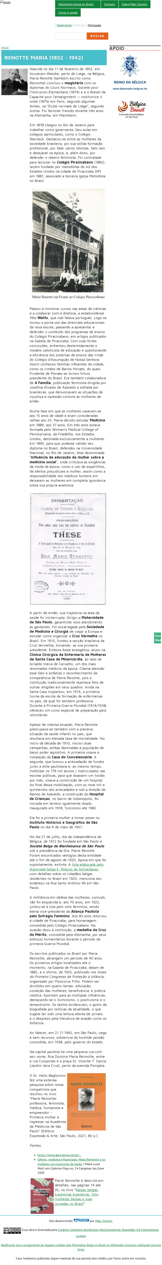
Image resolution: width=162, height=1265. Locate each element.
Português (94, 25)
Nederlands (64, 25)
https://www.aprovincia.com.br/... (60, 1155)
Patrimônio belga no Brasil (74, 4)
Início (5, 48)
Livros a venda (67, 12)
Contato (109, 4)
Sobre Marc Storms (134, 4)
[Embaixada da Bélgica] (130, 54)
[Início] (5, 2)
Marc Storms (103, 1221)
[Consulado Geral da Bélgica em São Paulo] (130, 101)
